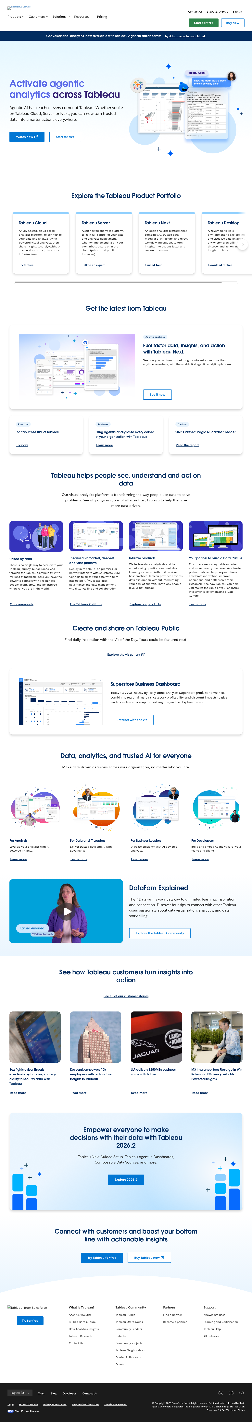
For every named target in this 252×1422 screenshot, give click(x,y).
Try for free (26, 265)
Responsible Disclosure (85, 1404)
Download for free (220, 265)
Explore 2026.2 (126, 1179)
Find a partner (172, 1315)
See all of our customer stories (126, 996)
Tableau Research (80, 1336)
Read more (18, 1093)
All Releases (211, 1336)
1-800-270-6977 (218, 11)
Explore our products (145, 604)
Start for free (203, 23)
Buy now (232, 23)
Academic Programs (129, 1357)
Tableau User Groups (129, 1322)
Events (120, 1364)
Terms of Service (28, 1404)
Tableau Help (212, 1329)
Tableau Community (131, 1307)
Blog (54, 1393)
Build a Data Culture (82, 1322)
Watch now (24, 137)
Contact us (195, 11)
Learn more (104, 445)
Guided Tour (153, 265)
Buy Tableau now (147, 1258)
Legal (10, 1404)
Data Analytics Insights (83, 1329)
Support (210, 1307)
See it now (157, 394)
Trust (41, 1393)
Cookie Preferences (115, 1404)
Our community (21, 604)
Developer (69, 1393)
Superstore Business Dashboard (146, 684)
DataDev (121, 1336)
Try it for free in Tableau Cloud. (185, 36)
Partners (169, 1307)
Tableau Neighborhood (131, 1350)
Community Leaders (129, 1329)
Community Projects (129, 1343)
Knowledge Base (214, 1315)
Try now (22, 445)
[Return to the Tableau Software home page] (22, 8)
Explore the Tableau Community (160, 933)
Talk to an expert (93, 265)
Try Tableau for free (102, 1258)
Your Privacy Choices (27, 1411)
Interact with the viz (132, 720)
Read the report (187, 445)
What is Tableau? (81, 1307)
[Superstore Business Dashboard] (61, 701)
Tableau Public (125, 1315)
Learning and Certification (221, 1322)
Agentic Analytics (80, 1315)
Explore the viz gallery (123, 654)
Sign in (237, 11)
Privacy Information (55, 1404)
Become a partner (175, 1322)
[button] (242, 244)
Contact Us (76, 1343)
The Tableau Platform (86, 604)
